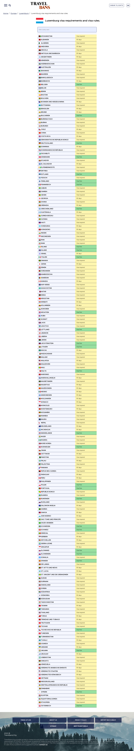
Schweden (45, 526)
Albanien (45, 40)
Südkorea (45, 595)
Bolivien (44, 98)
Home (5, 13)
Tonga (44, 616)
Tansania (45, 609)
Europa (14, 13)
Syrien (43, 588)
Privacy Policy (81, 720)
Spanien (44, 561)
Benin (43, 91)
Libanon (44, 333)
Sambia (44, 509)
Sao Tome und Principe (51, 519)
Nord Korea (46, 443)
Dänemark (45, 157)
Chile (43, 129)
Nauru (43, 419)
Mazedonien (46, 388)
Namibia (44, 416)
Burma (44, 122)
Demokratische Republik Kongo (54, 140)
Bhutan (44, 95)
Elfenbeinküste (48, 167)
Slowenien (46, 554)
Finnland (45, 181)
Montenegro (46, 409)
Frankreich (46, 184)
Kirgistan (45, 298)
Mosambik (45, 412)
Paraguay (45, 474)
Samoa (44, 512)
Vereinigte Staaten (49, 671)
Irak (43, 240)
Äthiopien (45, 702)
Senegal (44, 533)
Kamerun (45, 278)
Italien (44, 257)
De (128, 5)
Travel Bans (40, 5)
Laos (43, 323)
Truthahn (45, 623)
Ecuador (45, 160)
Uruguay (44, 654)
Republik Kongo (48, 492)
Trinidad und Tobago (50, 619)
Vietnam (44, 678)
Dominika (45, 146)
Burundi (44, 126)
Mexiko (44, 392)
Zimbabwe (45, 688)
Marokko (45, 374)
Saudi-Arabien (47, 523)
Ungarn (44, 650)
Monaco (44, 402)
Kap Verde (45, 285)
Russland (45, 502)
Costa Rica (45, 136)
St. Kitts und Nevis (49, 568)
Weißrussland (48, 681)
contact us (43, 745)
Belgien (44, 84)
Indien (43, 233)
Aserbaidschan (47, 64)
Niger (43, 436)
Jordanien (45, 271)
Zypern (44, 692)
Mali (43, 367)
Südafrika (45, 592)
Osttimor (45, 454)
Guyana (44, 219)
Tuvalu (44, 640)
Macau (44, 350)
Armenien (45, 60)
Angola (44, 50)
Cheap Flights (116, 5)
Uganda (44, 643)
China (43, 133)
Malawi (44, 357)
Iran (43, 243)
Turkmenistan (47, 637)
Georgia (44, 198)
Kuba (43, 316)
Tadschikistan (47, 602)
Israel (43, 253)
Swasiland (46, 585)
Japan (43, 264)
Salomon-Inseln (48, 505)
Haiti (43, 222)
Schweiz (44, 530)
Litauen (44, 347)
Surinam (44, 581)
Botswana (45, 105)
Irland (44, 247)
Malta (43, 371)
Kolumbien (45, 305)
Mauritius (45, 385)
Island (44, 250)
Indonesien (46, 236)
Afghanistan (46, 36)
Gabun (44, 188)
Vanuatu (45, 661)
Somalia (44, 557)
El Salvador (46, 164)
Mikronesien (46, 395)
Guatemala (46, 212)
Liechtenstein (47, 343)
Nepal (43, 423)
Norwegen (45, 447)
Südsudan (45, 599)
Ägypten (44, 695)
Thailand (45, 612)
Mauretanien (46, 381)
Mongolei (45, 405)
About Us (53, 720)
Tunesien (45, 633)
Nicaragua (45, 429)
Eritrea (44, 171)
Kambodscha (46, 274)
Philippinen (46, 481)
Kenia (43, 295)
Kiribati (44, 302)
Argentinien (46, 57)
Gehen (43, 195)
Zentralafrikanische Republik (54, 685)
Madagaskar (46, 354)
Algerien (45, 43)
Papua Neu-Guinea (48, 471)
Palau (43, 461)
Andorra (45, 46)
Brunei (44, 112)
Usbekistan (46, 657)
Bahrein (44, 74)
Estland (44, 174)
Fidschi (44, 178)
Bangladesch (47, 77)
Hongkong (45, 229)
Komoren (45, 309)
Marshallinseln (48, 378)
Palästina (45, 464)
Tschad (44, 626)
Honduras (45, 226)
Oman (43, 450)
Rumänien (45, 499)
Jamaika (44, 260)
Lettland (45, 329)
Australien (46, 67)
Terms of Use (26, 720)
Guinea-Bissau (47, 216)
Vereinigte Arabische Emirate (54, 668)
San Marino (46, 516)
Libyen (43, 340)
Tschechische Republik (51, 630)
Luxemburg (24, 13)
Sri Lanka (45, 564)
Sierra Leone (46, 543)
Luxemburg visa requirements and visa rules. (72, 20)
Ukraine (44, 647)
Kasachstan (46, 288)
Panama (44, 467)
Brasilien (45, 109)
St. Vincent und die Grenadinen (54, 574)
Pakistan (45, 457)
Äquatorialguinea (49, 699)
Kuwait (44, 319)
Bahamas (45, 71)
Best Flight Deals (81, 726)
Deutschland (47, 143)
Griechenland (47, 209)
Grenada (45, 205)
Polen (43, 485)
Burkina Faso (47, 119)
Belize (43, 88)
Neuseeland (46, 426)
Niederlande (46, 433)
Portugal (45, 488)
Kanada (44, 281)
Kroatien (45, 312)
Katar (43, 291)
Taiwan (44, 606)
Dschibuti (45, 153)
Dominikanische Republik (52, 150)
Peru (43, 478)
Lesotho (45, 326)
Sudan (44, 578)
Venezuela (45, 664)
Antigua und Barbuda (50, 53)
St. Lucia (44, 571)
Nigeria (44, 440)
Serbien (44, 536)
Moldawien (46, 398)
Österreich (46, 706)
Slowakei (45, 550)
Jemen (43, 267)
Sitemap (53, 726)
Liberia (44, 336)
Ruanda (44, 495)
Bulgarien (45, 115)
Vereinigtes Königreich (51, 675)
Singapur (45, 547)
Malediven (45, 364)
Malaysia (45, 360)
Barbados (45, 81)
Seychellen (46, 540)
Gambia (44, 191)
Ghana (44, 202)
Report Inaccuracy (108, 720)
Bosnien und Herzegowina (52, 102)
